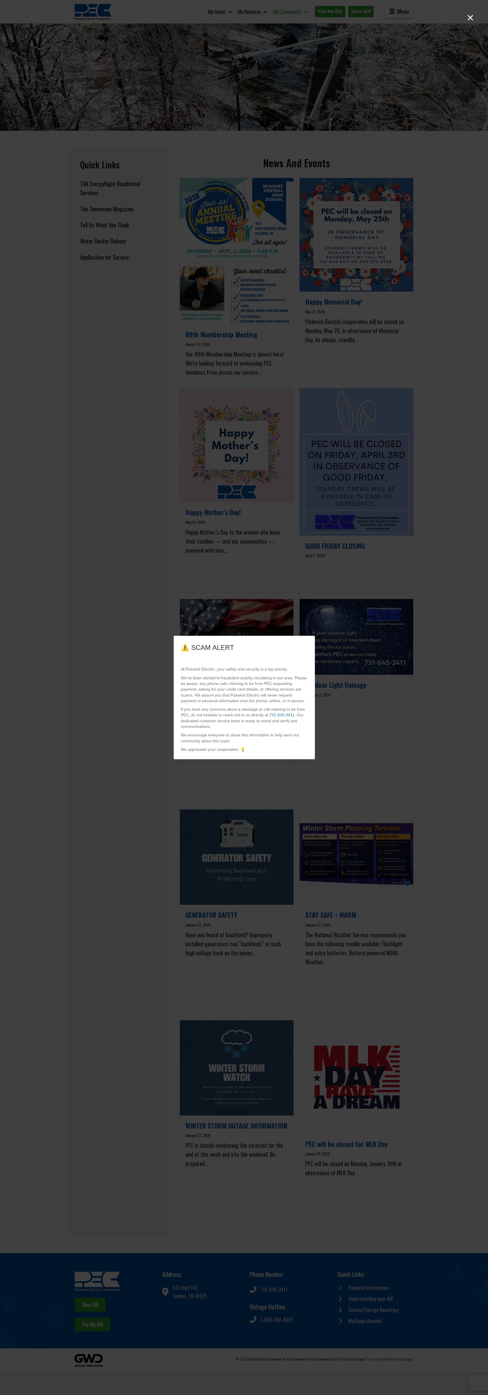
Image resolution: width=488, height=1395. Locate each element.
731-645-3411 (282, 715)
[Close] (470, 17)
